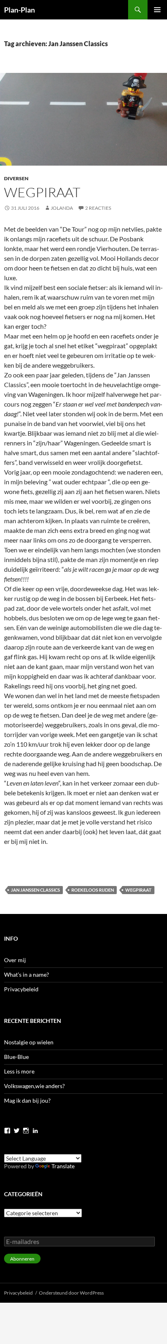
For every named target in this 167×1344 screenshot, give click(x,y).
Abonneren (22, 1259)
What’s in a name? (26, 974)
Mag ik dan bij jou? (27, 1100)
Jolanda (62, 208)
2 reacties (98, 208)
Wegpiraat (42, 192)
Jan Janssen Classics (35, 889)
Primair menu (157, 9)
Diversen (16, 178)
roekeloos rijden (92, 889)
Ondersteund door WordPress (71, 1293)
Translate (63, 1166)
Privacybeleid (21, 989)
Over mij (15, 959)
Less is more (19, 1071)
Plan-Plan (19, 9)
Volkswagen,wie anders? (34, 1085)
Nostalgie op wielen (29, 1042)
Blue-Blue (16, 1056)
